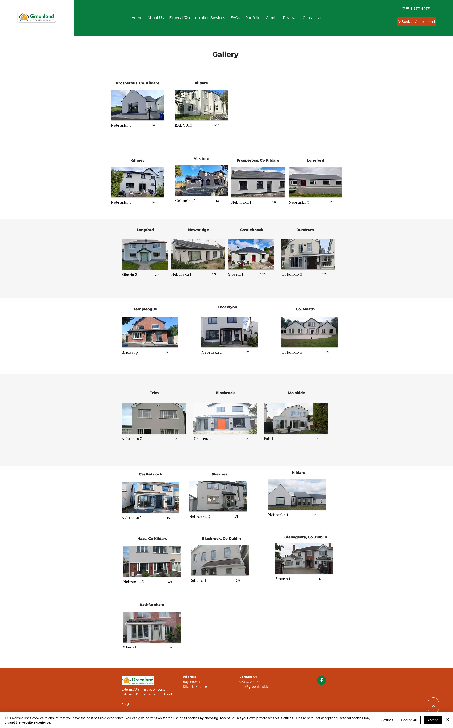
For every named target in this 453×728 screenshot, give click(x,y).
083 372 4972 (249, 681)
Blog (125, 704)
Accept (433, 720)
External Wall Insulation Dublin (145, 689)
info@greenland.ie (254, 686)
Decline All (409, 720)
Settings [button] (387, 720)
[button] (197, 18)
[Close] (447, 720)
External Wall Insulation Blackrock (147, 694)
